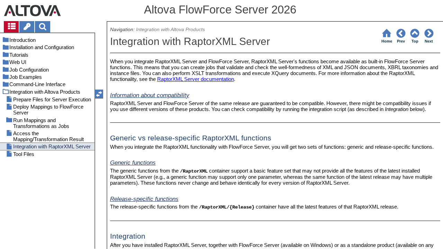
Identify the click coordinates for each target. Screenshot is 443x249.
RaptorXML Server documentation (195, 79)
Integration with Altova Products (170, 29)
